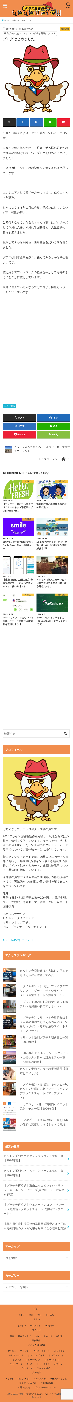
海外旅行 (36, 1373)
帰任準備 (36, 1340)
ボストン (58, 1364)
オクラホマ (59, 1351)
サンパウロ (23, 1379)
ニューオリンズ (33, 1360)
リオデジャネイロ (27, 1383)
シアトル (17, 1360)
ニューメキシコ (51, 1360)
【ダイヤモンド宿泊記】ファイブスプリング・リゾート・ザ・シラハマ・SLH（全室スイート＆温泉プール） (44, 990)
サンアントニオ (56, 1355)
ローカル (50, 1315)
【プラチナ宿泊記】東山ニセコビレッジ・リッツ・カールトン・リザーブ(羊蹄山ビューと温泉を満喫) (34, 1190)
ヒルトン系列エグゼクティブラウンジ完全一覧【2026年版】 (33, 1158)
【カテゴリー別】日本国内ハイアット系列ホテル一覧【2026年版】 (44, 1106)
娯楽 (31, 1315)
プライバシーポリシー (45, 1387)
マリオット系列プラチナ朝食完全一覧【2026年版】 (44, 1039)
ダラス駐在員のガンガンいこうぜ (40, 1394)
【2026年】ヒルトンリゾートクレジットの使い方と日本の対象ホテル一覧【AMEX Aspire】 (44, 1057)
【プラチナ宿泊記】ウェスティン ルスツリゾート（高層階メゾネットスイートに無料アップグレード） (35, 1209)
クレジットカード (43, 1336)
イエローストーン (41, 1351)
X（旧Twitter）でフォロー (19, 940)
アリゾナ (24, 1351)
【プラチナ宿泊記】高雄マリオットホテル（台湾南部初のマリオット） (44, 1004)
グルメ (21, 1315)
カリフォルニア (16, 1355)
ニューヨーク (16, 1364)
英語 (12, 1336)
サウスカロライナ (36, 1355)
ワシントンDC (43, 1368)
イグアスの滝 (39, 1379)
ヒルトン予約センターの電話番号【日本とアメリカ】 (44, 1071)
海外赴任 (11, 405)
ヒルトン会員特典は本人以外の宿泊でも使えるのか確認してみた (44, 973)
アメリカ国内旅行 (36, 1345)
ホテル (36, 1319)
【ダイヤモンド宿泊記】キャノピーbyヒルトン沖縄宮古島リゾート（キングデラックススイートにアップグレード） (44, 1091)
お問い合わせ (24, 1387)
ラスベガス (27, 1368)
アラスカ (12, 1351)
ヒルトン (21, 1326)
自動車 (59, 1336)
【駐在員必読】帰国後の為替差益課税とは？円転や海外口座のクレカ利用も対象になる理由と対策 (35, 1226)
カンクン (9, 1379)
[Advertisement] (36, 351)
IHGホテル (50, 1326)
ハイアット (35, 1326)
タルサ (30, 1364)
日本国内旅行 (46, 1383)
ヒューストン (43, 1364)
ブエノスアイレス (58, 1379)
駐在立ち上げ (24, 1336)
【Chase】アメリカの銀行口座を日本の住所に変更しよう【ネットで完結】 (44, 1122)
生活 (39, 1315)
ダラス (36, 1309)
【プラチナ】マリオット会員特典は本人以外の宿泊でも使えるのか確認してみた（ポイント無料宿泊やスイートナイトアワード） (44, 1024)
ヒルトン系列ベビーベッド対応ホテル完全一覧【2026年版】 (33, 1173)
